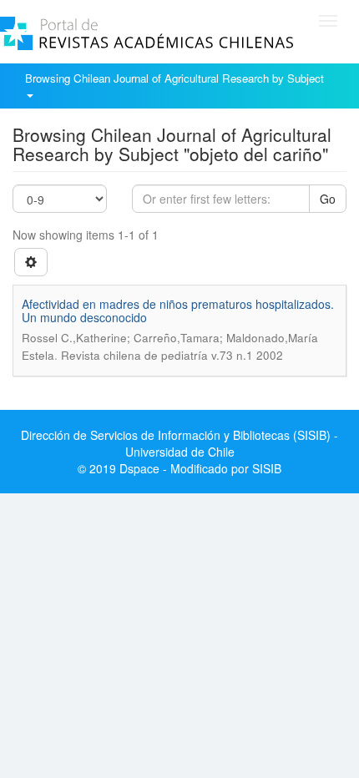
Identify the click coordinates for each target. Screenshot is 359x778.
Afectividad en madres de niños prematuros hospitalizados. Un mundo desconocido (178, 310)
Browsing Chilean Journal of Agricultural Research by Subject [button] (176, 78)
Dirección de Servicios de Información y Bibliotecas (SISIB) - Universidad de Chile (179, 443)
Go (328, 198)
